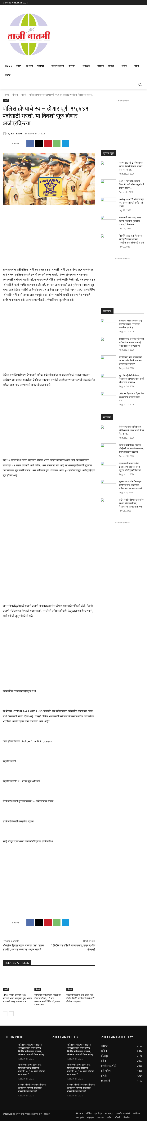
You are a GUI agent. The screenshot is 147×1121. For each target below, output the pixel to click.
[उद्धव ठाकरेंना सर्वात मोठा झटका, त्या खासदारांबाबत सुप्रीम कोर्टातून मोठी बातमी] (108, 467)
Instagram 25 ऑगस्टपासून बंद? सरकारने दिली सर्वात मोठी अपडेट (131, 203)
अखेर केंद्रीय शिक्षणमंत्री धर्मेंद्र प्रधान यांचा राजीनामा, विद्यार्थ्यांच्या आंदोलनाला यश (131, 503)
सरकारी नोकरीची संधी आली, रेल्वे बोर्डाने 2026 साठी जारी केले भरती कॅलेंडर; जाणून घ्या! (80, 998)
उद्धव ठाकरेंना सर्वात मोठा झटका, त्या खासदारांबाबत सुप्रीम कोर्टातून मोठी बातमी (130, 467)
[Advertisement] (101, 34)
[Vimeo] (137, 3)
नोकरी (23, 94)
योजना (15, 94)
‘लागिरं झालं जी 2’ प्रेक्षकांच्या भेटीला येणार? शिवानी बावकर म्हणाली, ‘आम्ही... (131, 166)
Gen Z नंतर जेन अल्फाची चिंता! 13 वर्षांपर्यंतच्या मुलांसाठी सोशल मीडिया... (131, 184)
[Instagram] (126, 3)
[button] (139, 84)
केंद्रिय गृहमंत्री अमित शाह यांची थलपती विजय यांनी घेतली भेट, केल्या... (131, 430)
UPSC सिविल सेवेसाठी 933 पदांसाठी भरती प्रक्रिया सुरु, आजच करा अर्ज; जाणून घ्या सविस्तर (17, 998)
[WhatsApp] (56, 143)
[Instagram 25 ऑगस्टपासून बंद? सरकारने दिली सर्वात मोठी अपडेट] (108, 203)
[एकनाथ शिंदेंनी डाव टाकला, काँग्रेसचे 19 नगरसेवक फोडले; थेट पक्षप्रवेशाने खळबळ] (108, 448)
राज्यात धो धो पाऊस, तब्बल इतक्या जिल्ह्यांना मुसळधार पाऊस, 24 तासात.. (130, 221)
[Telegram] (65, 143)
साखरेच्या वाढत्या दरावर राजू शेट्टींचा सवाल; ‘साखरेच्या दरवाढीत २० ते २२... (130, 324)
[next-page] (11, 1013)
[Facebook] (121, 3)
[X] (131, 3)
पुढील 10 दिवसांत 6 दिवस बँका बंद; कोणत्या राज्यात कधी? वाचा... (131, 397)
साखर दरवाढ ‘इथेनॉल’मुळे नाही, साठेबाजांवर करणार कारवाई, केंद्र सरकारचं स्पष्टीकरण (131, 342)
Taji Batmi (17, 133)
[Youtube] (142, 3)
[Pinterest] (48, 143)
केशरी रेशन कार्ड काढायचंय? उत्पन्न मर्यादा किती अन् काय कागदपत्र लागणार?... (130, 360)
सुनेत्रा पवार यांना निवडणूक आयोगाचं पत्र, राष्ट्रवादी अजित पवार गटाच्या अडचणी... (131, 485)
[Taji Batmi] (5, 134)
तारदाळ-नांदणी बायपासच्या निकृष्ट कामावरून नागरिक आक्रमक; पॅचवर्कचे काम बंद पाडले (32, 1088)
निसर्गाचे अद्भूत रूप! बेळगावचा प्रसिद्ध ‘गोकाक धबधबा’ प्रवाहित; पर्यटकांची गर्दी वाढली (131, 239)
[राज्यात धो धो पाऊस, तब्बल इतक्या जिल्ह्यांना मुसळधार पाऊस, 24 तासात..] (108, 221)
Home (6, 94)
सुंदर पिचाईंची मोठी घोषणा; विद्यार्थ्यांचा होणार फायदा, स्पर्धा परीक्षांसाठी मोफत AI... (131, 379)
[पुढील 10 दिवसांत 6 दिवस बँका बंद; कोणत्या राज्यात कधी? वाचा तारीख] (108, 397)
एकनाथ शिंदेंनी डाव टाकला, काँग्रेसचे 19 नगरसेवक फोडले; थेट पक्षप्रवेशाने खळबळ (131, 448)
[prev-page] (5, 1013)
